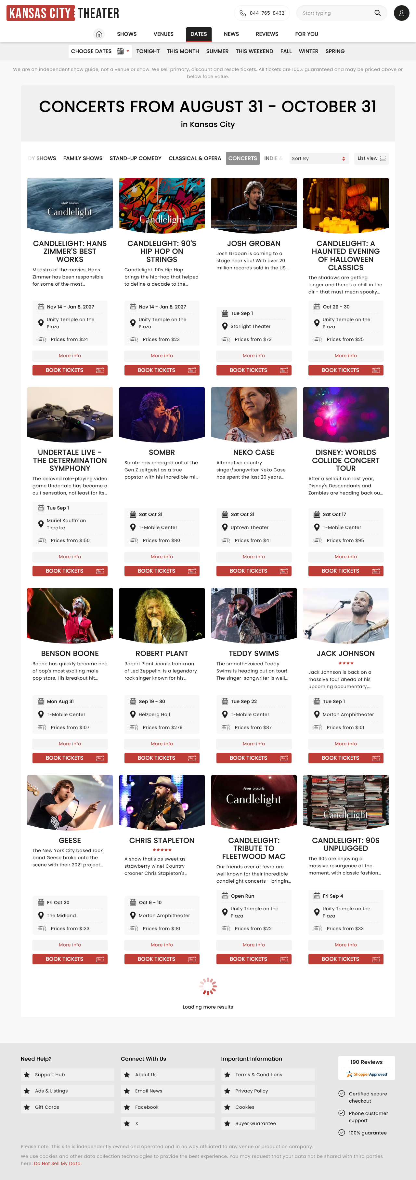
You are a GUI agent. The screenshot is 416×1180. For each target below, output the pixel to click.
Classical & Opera (195, 158)
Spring (335, 51)
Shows (126, 34)
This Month (183, 51)
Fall (286, 51)
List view (368, 158)
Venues (164, 34)
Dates (198, 34)
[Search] (378, 13)
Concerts (242, 158)
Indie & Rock (282, 158)
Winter (308, 51)
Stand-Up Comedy (136, 158)
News (231, 34)
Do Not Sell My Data (57, 1163)
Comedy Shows (34, 158)
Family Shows (83, 158)
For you (306, 34)
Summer (217, 51)
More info (70, 355)
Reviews (267, 34)
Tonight (148, 51)
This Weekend (254, 51)
